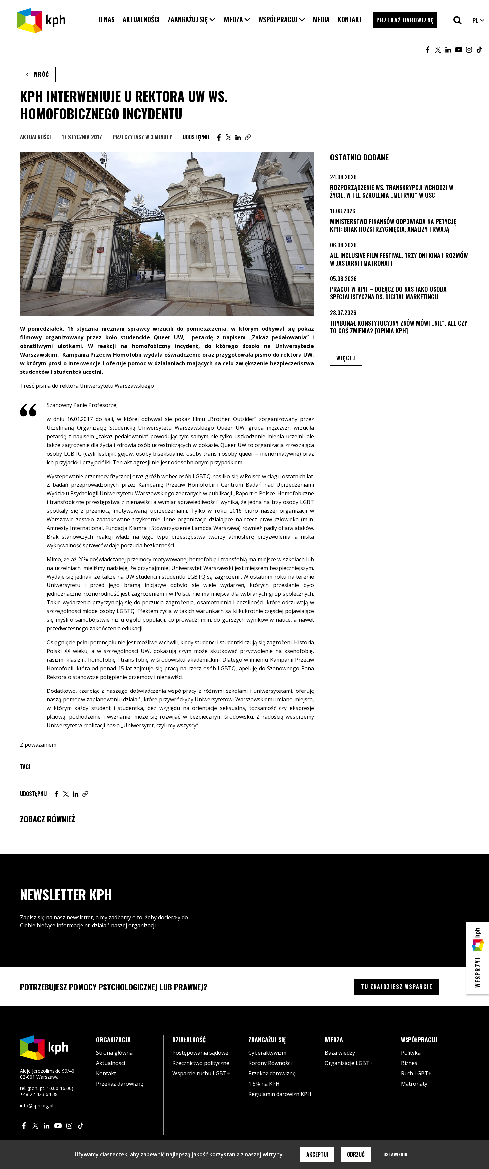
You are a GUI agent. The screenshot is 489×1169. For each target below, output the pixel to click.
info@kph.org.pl (36, 1105)
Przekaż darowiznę (119, 1083)
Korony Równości (270, 1063)
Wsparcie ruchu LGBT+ (201, 1073)
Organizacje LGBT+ (349, 1063)
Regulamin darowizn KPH (279, 1094)
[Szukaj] (457, 20)
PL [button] (478, 20)
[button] (191, 19)
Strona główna (114, 1052)
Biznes (409, 1063)
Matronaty (414, 1083)
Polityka (411, 1052)
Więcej (349, 358)
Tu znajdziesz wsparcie (397, 987)
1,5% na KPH (264, 1083)
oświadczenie (182, 354)
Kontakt (106, 1073)
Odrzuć (356, 1154)
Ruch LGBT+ (416, 1073)
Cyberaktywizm (267, 1052)
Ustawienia (395, 1154)
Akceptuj (317, 1154)
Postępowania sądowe (200, 1052)
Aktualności (35, 137)
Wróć (41, 74)
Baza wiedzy (340, 1052)
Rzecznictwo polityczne (200, 1063)
